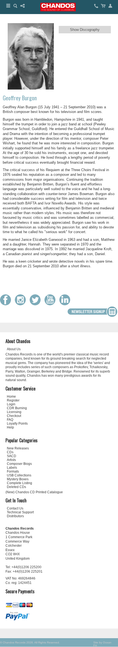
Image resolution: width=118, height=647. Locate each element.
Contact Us (15, 508)
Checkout (14, 416)
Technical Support (20, 512)
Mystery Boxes (18, 479)
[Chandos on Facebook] (7, 304)
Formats (13, 471)
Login (11, 404)
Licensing (14, 412)
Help (10, 427)
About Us (14, 349)
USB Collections (19, 475)
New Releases (18, 448)
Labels (12, 468)
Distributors (15, 516)
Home (11, 396)
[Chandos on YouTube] (51, 304)
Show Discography (85, 30)
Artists (11, 460)
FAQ (10, 420)
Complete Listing (19, 483)
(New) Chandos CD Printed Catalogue (34, 492)
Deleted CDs (16, 487)
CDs (10, 452)
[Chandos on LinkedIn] (66, 304)
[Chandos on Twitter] (36, 304)
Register (13, 400)
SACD (11, 456)
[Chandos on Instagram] (22, 304)
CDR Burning (17, 408)
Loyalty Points (17, 423)
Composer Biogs (19, 464)
